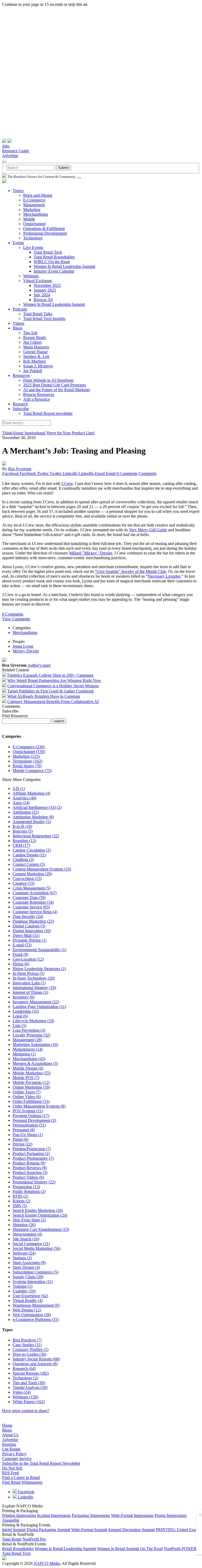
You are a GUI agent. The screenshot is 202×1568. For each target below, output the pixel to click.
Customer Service (17, 1458)
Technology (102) (27, 761)
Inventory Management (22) (36, 1002)
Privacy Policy (14, 1454)
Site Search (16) (26, 1239)
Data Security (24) (28, 916)
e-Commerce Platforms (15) (36, 1319)
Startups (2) (22, 1258)
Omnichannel (34, 224)
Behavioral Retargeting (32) (36, 836)
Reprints (9, 1444)
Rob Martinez (34, 361)
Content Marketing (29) (32, 874)
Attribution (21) (26, 812)
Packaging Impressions (91, 1515)
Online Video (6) (27, 1096)
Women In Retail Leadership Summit (64, 266)
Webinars (31, 276)
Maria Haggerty (36, 347)
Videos (18, 323)
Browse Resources (38, 394)
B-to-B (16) (22, 826)
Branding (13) (24, 840)
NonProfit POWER (180, 1548)
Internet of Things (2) (30, 992)
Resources (21, 375)
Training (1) (22, 1286)
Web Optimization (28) (32, 1315)
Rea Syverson (19, 468)
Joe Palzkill (32, 370)
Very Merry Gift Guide (148, 530)
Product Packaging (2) (31, 1153)
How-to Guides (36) (29, 1354)
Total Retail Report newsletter (48, 413)
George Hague (35, 352)
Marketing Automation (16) (35, 1044)
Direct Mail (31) (26, 935)
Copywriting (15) (27, 878)
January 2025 (45, 290)
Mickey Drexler (26, 651)
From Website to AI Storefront (48, 380)
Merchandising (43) (29, 1058)
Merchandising (35, 214)
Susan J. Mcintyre (38, 366)
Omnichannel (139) (29, 751)
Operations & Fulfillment (44, 228)
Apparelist (10, 1520)
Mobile (29, 219)
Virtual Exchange (37, 280)
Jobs (5, 146)
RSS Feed (10, 1473)
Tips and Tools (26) (29, 1382)
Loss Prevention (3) (29, 1030)
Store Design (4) (26, 1267)
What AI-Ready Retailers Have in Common (43, 696)
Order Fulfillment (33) (31, 1101)
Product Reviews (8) (30, 1168)
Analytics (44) (24, 798)
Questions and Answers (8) (35, 1363)
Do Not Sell (12, 1468)
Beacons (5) (23, 831)
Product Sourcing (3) (30, 1172)
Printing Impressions (19, 1515)
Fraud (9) (20, 954)
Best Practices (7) (27, 1340)
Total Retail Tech (48, 252)
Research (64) (24, 1368)
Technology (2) (25, 1378)
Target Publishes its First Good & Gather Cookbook (50, 691)
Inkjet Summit (14, 1529)
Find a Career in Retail (21, 1477)
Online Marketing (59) (31, 1087)
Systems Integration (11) (33, 1281)
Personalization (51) (29, 1125)
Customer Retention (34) (33, 902)
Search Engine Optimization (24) (40, 1215)
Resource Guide (15, 151)
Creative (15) (23, 883)
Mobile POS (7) (26, 1077)
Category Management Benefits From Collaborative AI (53, 701)
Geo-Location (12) (28, 959)
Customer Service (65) (31, 907)
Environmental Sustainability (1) (39, 949)
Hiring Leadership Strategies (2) (39, 968)
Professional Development (45, 233)
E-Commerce (34, 200)
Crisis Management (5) (31, 888)
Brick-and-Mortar (37, 195)
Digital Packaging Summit (48, 1529)
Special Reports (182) (31, 1373)
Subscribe (21, 408)
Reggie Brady (34, 337)
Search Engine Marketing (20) (38, 1210)
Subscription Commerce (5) (35, 1272)
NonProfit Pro (34, 1539)
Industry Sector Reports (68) (36, 1359)
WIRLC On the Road (52, 261)
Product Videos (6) (28, 1177)
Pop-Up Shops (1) (28, 1134)
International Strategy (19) (34, 987)
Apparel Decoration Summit (131, 1529)
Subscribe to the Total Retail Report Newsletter (41, 1463)
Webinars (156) (25, 1397)
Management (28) (27, 1040)
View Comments (16, 619)
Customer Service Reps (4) (35, 912)
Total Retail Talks (37, 314)
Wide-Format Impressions (132, 1515)
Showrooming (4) (27, 1234)
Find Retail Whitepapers (22, 1482)
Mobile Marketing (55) (31, 1073)
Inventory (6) (23, 997)
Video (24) (22, 1392)
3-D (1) (19, 788)
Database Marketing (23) (33, 921)
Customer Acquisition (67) (35, 893)
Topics (18, 190)
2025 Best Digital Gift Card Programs (54, 385)
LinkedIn (25, 1497)
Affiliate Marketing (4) (31, 793)
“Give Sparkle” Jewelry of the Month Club (130, 571)
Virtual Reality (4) (28, 1300)
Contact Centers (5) (29, 864)
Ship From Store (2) (29, 1220)
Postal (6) (20, 1139)
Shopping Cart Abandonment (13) (41, 1229)
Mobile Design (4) (28, 1068)
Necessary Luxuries (164, 576)
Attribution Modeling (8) (33, 817)
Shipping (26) (24, 1224)
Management (34, 205)
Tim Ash (30, 333)
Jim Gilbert (32, 342)
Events (18, 242)
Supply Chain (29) (28, 1277)
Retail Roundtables (18, 1548)
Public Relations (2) (29, 1191)
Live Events (33, 247)
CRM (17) (21, 845)
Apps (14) (21, 802)
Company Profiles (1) (30, 1349)
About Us (10, 1435)
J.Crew (67, 483)
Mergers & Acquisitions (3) (35, 1063)
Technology (33, 238)
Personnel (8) (24, 1130)
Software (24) (24, 1253)
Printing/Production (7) (32, 1149)
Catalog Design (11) (29, 855)
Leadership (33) (26, 1011)
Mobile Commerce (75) (32, 770)
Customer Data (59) (29, 897)
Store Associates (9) (29, 1262)
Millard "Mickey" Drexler (90, 553)
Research (20, 404)
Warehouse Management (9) (36, 1305)
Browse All (43, 299)
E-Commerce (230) (29, 747)
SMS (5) (20, 1205)
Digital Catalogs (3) (29, 926)
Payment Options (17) (31, 1115)
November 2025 (47, 285)
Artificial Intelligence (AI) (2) (37, 807)
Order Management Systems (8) (39, 1106)
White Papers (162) (29, 1401)
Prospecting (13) (26, 1186)
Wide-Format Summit (89, 1529)
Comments (147, 473)
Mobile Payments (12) (31, 1082)
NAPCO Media (47, 1563)
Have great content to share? (25, 1410)
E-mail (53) (22, 945)
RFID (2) (20, 1196)
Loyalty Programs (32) (31, 1035)
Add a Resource (36, 399)
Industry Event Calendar (54, 271)
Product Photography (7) (33, 1158)
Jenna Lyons (23, 646)
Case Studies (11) (27, 1345)
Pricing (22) (22, 1144)
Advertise (10, 155)
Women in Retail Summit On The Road (130, 1548)
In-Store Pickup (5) (28, 973)
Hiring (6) (21, 964)
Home (7, 1425)
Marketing (31, 209)
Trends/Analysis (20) (30, 1387)
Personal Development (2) (34, 1120)
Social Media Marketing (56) (36, 1248)
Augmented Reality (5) (32, 821)
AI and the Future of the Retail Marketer (56, 389)
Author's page (38, 665)
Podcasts (20, 309)
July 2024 (42, 295)
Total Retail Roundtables (54, 257)
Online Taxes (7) (27, 1092)
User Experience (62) (30, 1296)
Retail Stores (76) (27, 766)
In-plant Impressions (54, 1515)
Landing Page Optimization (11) (39, 1006)
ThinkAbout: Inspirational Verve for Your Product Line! (48, 433)
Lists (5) (19, 1025)
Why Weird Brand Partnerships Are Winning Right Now (54, 680)
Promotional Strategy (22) (34, 1182)
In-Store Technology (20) (34, 978)
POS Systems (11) (28, 1111)
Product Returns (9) (29, 1163)
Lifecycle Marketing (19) (33, 1021)
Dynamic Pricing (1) (30, 940)
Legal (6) (20, 1016)
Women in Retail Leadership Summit (65, 1548)
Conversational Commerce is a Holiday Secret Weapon (53, 686)
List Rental (11, 1449)
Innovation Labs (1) (29, 983)
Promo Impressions (170, 1515)
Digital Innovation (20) (32, 930)
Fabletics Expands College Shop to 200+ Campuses (50, 675)
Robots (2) (21, 1201)
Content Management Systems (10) (42, 869)
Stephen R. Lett (36, 356)
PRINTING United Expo (177, 1529)
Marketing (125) (26, 756)
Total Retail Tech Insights (44, 318)
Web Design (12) (27, 1310)
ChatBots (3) (23, 859)
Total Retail (11, 1539)
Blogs (17, 328)
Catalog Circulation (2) (32, 850)
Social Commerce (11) (31, 1243)
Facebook (25, 1492)
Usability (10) (24, 1291)
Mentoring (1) (24, 1054)
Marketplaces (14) (28, 1049)
